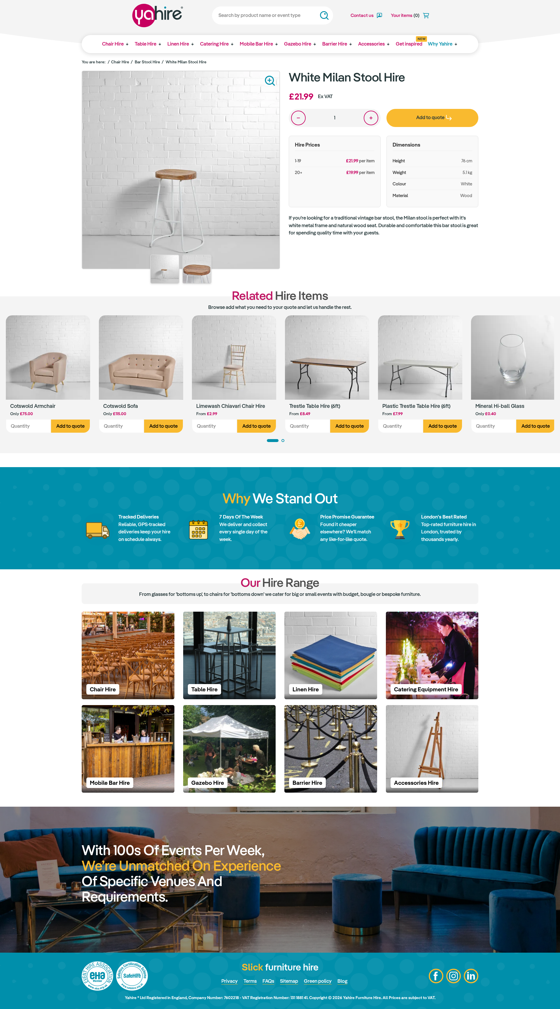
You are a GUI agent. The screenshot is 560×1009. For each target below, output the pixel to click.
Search (324, 15)
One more (371, 118)
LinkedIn (471, 976)
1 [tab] (273, 440)
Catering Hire (214, 44)
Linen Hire (178, 44)
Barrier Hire (334, 44)
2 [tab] (282, 440)
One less (298, 118)
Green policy (318, 981)
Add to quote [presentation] (430, 117)
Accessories (371, 44)
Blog (342, 981)
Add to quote (70, 426)
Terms (250, 981)
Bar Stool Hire (147, 62)
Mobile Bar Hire (256, 44)
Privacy (229, 981)
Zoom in (270, 81)
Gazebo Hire (297, 44)
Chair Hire (113, 44)
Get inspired (409, 42)
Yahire (157, 15)
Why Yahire (440, 44)
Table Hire (145, 44)
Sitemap (289, 981)
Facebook (436, 976)
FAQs (268, 981)
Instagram (453, 976)
